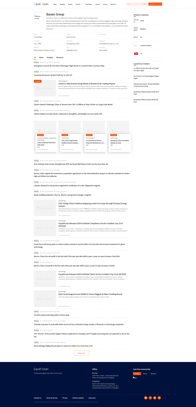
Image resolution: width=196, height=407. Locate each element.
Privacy (64, 398)
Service (97, 4)
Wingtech (143, 29)
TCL (141, 54)
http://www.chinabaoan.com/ (44, 50)
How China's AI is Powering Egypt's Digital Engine (146, 77)
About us (113, 4)
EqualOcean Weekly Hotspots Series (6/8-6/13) (146, 101)
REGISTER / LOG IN (155, 4)
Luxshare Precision (145, 45)
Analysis (62, 4)
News (55, 4)
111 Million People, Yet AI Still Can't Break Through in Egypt (146, 69)
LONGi (142, 21)
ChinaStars (88, 4)
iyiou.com (92, 398)
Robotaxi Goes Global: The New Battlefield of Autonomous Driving (146, 85)
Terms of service (51, 398)
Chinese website (78, 398)
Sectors (78, 4)
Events (105, 4)
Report (70, 4)
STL (141, 37)
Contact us (37, 398)
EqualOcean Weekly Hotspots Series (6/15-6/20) (146, 93)
